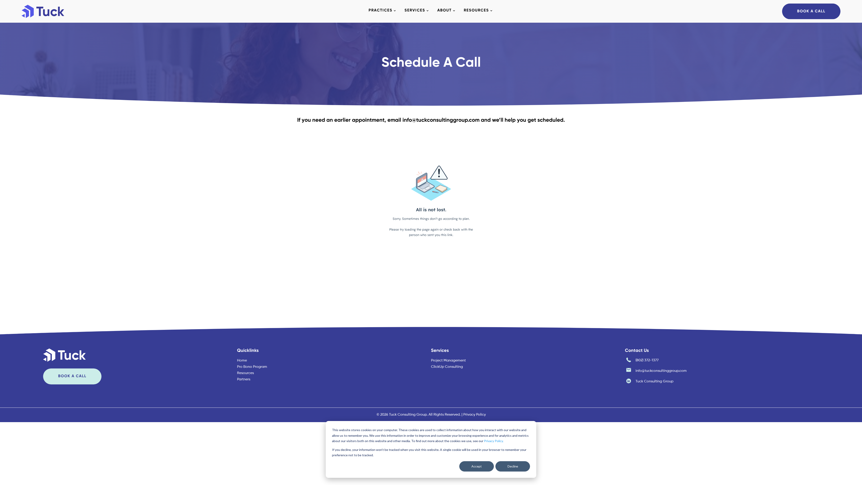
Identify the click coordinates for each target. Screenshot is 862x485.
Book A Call (811, 11)
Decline (513, 466)
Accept (476, 466)
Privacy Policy (474, 415)
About (444, 10)
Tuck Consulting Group (654, 381)
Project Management (448, 360)
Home (242, 360)
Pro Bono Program (252, 367)
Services (415, 10)
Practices (380, 10)
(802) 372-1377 (647, 360)
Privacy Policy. (494, 441)
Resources (476, 10)
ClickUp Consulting (447, 367)
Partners (243, 379)
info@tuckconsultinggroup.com (440, 120)
